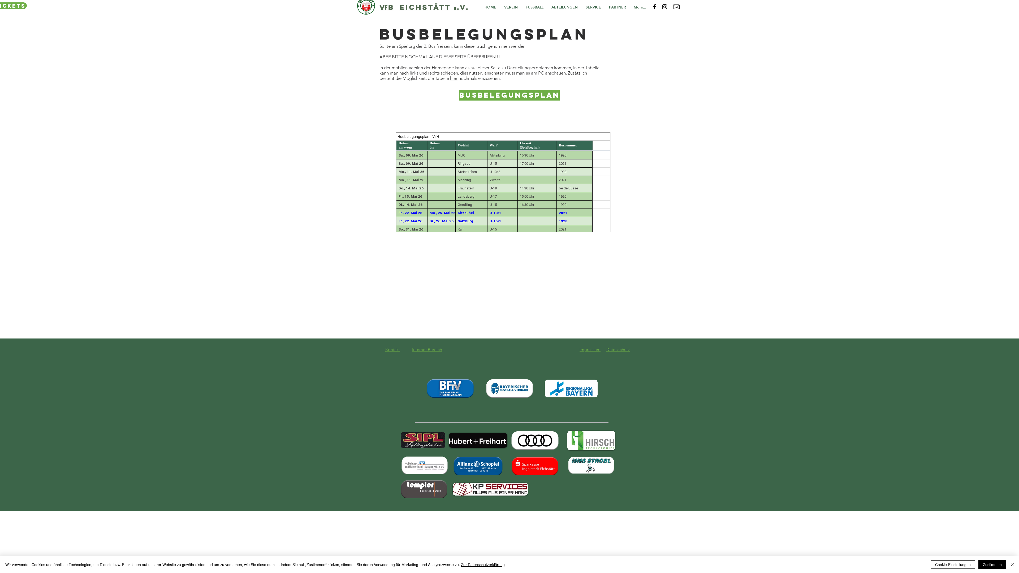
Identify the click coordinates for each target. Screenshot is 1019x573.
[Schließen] (1012, 564)
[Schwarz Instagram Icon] (664, 6)
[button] (512, 7)
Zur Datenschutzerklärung (483, 564)
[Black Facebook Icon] (654, 6)
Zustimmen (992, 564)
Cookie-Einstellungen (953, 564)
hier (453, 78)
